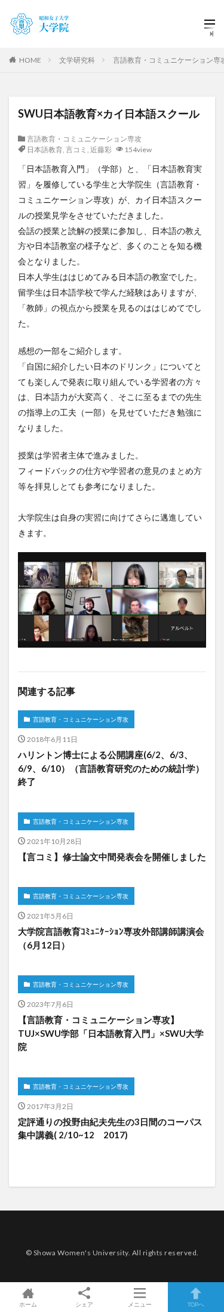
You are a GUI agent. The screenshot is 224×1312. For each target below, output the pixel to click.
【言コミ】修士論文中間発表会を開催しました (112, 856)
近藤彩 (101, 149)
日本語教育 (45, 149)
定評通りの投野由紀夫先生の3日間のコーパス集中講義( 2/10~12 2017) (110, 1128)
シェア (84, 1304)
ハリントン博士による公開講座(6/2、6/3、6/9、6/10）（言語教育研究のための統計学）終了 (111, 768)
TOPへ (196, 1304)
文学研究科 (77, 60)
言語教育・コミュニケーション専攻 (84, 138)
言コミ (76, 149)
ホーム (28, 1304)
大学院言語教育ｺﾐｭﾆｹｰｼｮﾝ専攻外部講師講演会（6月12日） (111, 938)
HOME (30, 60)
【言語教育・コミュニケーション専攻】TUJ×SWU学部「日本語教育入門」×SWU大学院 (111, 1033)
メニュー (140, 1304)
